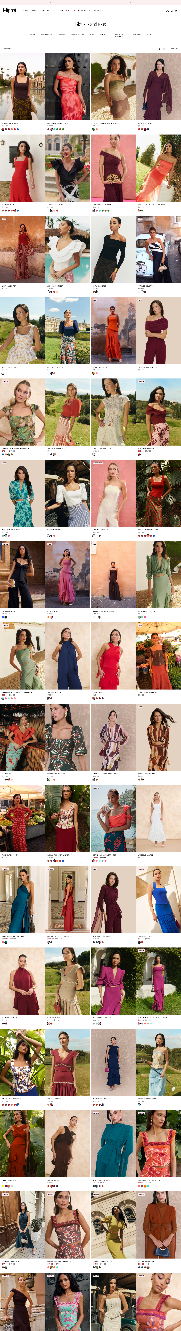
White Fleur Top (53, 530)
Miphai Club (98, 11)
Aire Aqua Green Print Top (12, 530)
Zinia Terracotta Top (11, 1180)
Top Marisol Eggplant (102, 205)
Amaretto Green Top (10, 1261)
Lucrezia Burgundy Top (148, 367)
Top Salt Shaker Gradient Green (106, 123)
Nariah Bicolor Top (146, 286)
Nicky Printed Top (9, 367)
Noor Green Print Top (56, 774)
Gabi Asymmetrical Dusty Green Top (17, 692)
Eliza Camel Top (53, 1018)
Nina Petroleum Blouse (102, 1180)
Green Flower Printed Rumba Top (15, 449)
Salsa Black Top (9, 611)
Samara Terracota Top (148, 530)
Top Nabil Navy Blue (55, 692)
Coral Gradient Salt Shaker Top (151, 205)
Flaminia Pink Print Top (11, 855)
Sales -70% (70, 11)
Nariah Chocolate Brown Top (105, 611)
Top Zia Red (97, 692)
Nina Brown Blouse (146, 1261)
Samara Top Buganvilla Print (59, 855)
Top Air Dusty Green (146, 611)
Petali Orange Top (100, 367)
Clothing (25, 11)
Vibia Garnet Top (9, 286)
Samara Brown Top (10, 123)
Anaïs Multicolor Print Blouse (105, 774)
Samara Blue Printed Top (12, 1099)
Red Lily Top (6, 774)
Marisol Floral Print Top (57, 123)
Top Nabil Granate (9, 1018)
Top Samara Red (8, 205)
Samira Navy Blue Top (147, 936)
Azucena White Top (55, 286)
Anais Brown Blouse (146, 774)
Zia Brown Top (53, 1180)
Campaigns (44, 11)
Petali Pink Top (53, 611)
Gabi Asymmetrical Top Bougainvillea (154, 1018)
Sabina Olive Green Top (102, 1261)
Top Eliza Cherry (54, 1099)
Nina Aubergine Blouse (102, 936)
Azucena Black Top (55, 205)
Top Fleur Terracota (56, 449)
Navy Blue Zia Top (100, 1099)
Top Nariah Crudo (100, 530)
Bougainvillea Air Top (102, 1018)
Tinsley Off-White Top (102, 449)
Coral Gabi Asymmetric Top (104, 855)
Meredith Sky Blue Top (147, 1099)
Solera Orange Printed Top (149, 1180)
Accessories (57, 11)
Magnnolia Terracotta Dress (59, 936)
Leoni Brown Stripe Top (147, 692)
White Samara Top (145, 855)
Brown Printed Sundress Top (59, 1261)
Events (34, 11)
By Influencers (84, 11)
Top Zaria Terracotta (147, 449)
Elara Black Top (99, 286)
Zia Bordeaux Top (145, 123)
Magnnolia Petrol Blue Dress (14, 936)
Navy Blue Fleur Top (55, 367)
